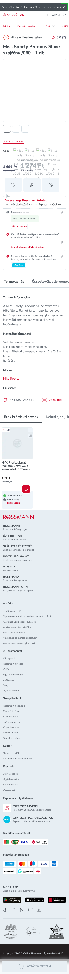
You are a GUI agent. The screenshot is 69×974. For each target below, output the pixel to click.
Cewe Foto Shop (11, 711)
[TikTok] (5, 909)
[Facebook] (14, 909)
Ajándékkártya (10, 716)
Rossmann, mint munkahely (17, 758)
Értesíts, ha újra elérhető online (27, 247)
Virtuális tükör (10, 732)
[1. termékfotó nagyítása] (34, 90)
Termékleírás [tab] (14, 281)
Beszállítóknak (10, 784)
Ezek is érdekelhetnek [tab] (21, 416)
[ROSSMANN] (18, 517)
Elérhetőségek (10, 773)
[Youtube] (30, 909)
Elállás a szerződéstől (14, 632)
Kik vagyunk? (9, 658)
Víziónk (7, 669)
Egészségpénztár (12, 721)
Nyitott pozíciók (11, 753)
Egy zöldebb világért (13, 674)
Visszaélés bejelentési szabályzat (20, 637)
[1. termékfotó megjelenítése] (7, 129)
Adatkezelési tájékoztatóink (17, 627)
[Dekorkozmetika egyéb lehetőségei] (38, 26)
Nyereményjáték (11, 690)
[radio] (14, 151)
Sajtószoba (8, 679)
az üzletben (13, 502)
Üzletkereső (9, 789)
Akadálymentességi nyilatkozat (19, 643)
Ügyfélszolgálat (11, 779)
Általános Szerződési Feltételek (19, 621)
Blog (5, 685)
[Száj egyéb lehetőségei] (53, 26)
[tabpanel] (34, 348)
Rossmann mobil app (14, 705)
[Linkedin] (39, 909)
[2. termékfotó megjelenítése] (16, 129)
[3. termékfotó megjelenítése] (25, 129)
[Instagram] (22, 909)
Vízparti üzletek (11, 727)
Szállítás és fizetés (12, 611)
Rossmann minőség (13, 663)
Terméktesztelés (11, 738)
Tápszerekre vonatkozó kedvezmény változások (27, 616)
